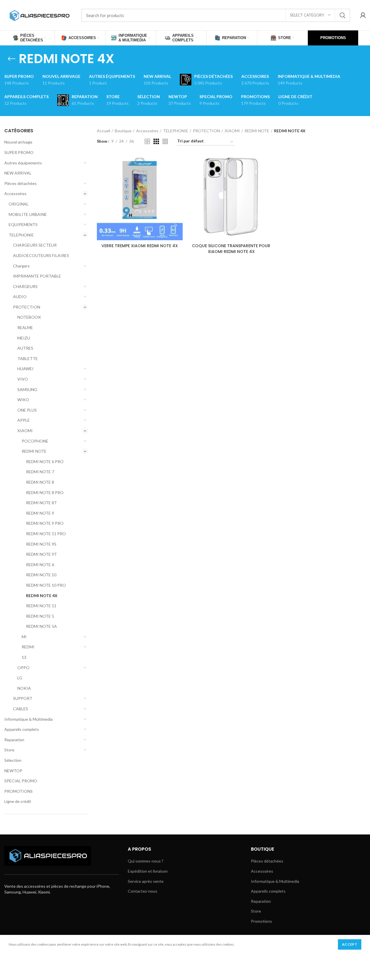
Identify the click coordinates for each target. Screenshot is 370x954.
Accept (349, 944)
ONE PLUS (27, 410)
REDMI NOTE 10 (41, 574)
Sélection (12, 760)
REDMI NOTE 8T (41, 502)
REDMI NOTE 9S (41, 544)
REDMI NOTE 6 (40, 564)
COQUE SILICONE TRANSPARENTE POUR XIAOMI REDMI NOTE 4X (231, 248)
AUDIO (20, 296)
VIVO (22, 379)
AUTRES (25, 348)
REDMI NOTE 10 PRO (46, 585)
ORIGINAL (19, 203)
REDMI (28, 646)
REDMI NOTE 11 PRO (46, 533)
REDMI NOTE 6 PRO (45, 461)
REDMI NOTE (34, 451)
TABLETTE (27, 358)
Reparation (14, 739)
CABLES (20, 708)
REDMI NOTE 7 (40, 471)
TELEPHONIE (21, 234)
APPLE (23, 420)
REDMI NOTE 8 (40, 482)
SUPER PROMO (19, 152)
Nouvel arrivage (18, 142)
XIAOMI (25, 430)
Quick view (178, 163)
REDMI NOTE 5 (40, 616)
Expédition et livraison (148, 871)
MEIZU (23, 337)
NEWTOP (13, 770)
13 (24, 657)
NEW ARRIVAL (18, 172)
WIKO (23, 399)
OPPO (23, 667)
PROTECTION (26, 306)
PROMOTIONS (18, 791)
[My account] (363, 15)
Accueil (103, 130)
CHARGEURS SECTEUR (35, 245)
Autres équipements (23, 162)
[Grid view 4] (165, 141)
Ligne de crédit (17, 801)
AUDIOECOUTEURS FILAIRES (41, 255)
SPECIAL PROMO (20, 780)
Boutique (123, 130)
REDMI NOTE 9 (40, 513)
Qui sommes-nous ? (145, 860)
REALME (25, 327)
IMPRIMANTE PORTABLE (37, 276)
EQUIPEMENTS (23, 224)
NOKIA (24, 688)
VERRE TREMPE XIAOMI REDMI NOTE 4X (139, 246)
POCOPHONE (35, 441)
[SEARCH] (342, 15)
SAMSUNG (27, 389)
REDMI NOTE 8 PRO (45, 492)
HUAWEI (25, 368)
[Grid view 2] (147, 141)
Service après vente (146, 881)
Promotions (261, 921)
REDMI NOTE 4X (42, 595)
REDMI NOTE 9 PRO (45, 523)
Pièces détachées (20, 183)
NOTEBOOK (29, 317)
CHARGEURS (25, 286)
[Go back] (11, 59)
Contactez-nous (142, 891)
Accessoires (15, 193)
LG (19, 677)
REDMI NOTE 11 (41, 605)
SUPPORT (22, 698)
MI (24, 636)
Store (9, 749)
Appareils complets (21, 729)
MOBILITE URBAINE (28, 214)
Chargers (21, 265)
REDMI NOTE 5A (41, 626)
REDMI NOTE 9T (41, 554)
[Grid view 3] (156, 141)
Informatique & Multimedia (28, 719)
